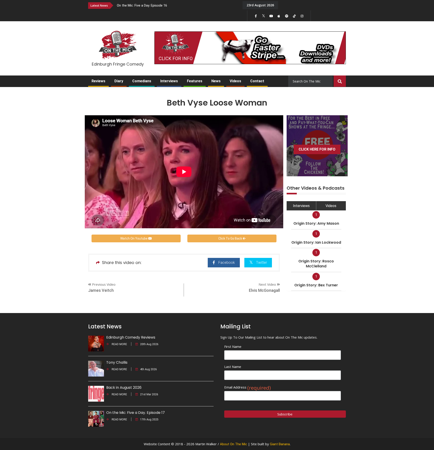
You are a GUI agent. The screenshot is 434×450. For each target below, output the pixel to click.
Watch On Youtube (134, 238)
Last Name (232, 366)
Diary (118, 81)
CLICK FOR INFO (176, 58)
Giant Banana (280, 444)
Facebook (226, 262)
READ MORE (119, 344)
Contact (257, 81)
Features (194, 81)
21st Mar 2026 (149, 394)
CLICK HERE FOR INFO (317, 149)
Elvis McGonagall (264, 290)
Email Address (247, 387)
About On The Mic (233, 444)
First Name (232, 346)
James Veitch (101, 290)
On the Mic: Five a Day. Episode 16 (142, 5)
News (216, 81)
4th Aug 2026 (148, 369)
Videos (235, 81)
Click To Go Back (230, 238)
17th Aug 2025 (149, 419)
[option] (176, 5)
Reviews (98, 81)
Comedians (141, 81)
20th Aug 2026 (149, 344)
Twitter (261, 262)
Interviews (169, 81)
